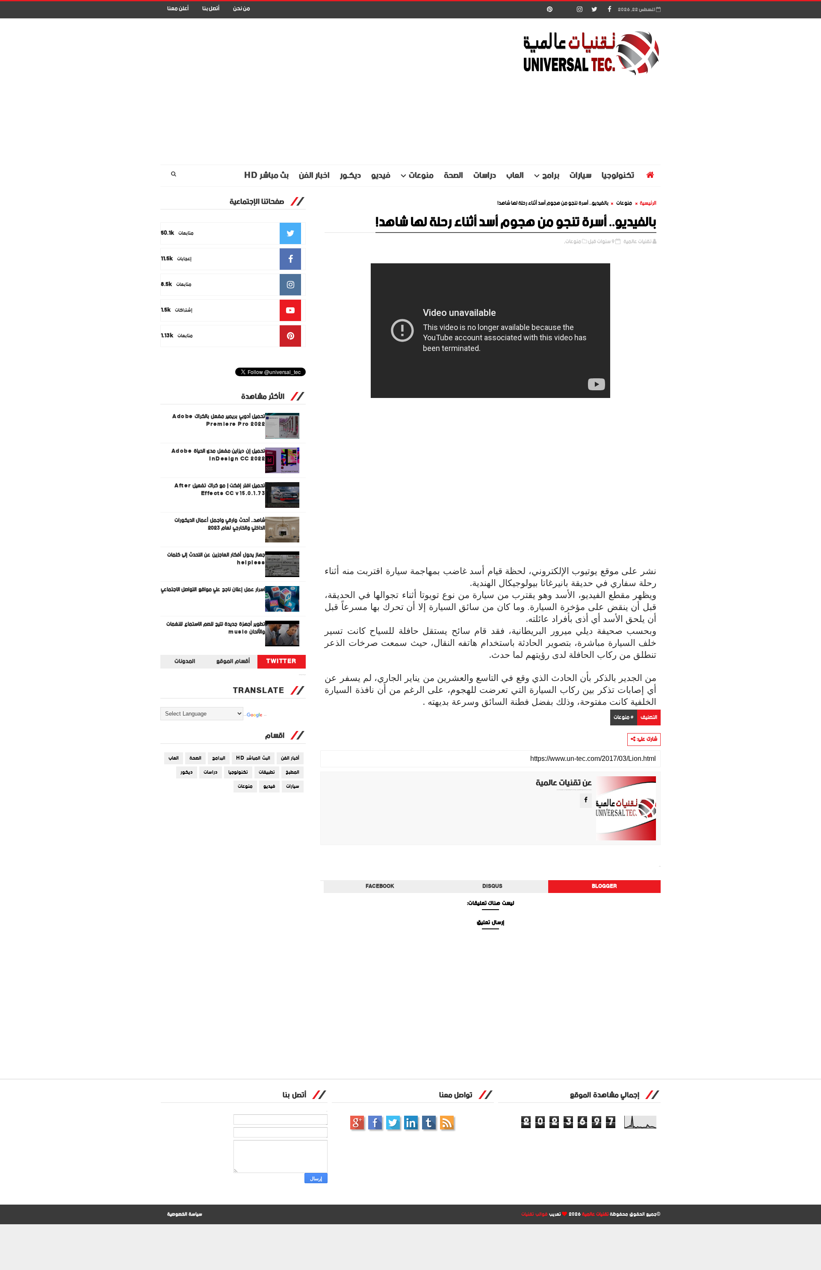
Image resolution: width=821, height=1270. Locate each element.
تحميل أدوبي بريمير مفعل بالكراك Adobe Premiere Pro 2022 (218, 420)
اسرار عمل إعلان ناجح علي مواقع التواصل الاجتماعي (213, 589)
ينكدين (411, 1122)
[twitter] (594, 9)
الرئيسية (648, 203)
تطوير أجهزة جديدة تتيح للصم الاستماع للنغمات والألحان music (215, 628)
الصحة (453, 175)
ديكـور (350, 175)
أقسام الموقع (233, 662)
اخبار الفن (314, 175)
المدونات (184, 662)
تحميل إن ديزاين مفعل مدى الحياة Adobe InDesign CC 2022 (218, 455)
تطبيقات (267, 772)
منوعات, (572, 241)
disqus (492, 887)
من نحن (241, 9)
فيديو (380, 175)
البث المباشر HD (253, 758)
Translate (265, 715)
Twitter (281, 662)
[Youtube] (564, 9)
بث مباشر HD (266, 175)
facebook (380, 887)
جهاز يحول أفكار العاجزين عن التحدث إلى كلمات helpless (216, 558)
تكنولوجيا (618, 175)
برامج (550, 175)
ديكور (186, 772)
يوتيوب (429, 1122)
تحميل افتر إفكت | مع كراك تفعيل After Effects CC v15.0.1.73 (219, 489)
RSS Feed (447, 1122)
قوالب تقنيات (534, 1214)
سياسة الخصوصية (184, 1214)
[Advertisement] (316, 92)
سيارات (580, 175)
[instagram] (579, 9)
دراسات (484, 175)
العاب (515, 175)
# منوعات (624, 717)
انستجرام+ (357, 1122)
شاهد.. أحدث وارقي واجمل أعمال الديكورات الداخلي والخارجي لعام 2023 (220, 524)
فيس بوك (375, 1122)
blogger (604, 887)
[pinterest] (549, 9)
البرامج (218, 758)
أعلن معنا (178, 9)
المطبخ (292, 772)
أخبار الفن (290, 758)
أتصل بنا (210, 9)
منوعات (421, 175)
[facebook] (609, 9)
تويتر (393, 1122)
